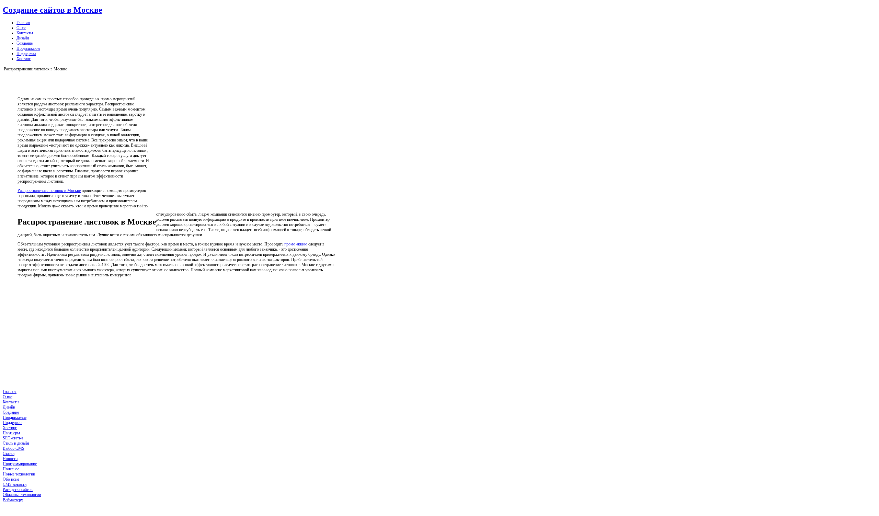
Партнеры (11, 433)
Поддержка (26, 53)
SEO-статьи (13, 438)
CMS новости (14, 484)
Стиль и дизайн (16, 443)
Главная (23, 22)
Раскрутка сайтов (18, 489)
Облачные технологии (22, 494)
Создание (24, 43)
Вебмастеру (13, 499)
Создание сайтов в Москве (52, 9)
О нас (21, 27)
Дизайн (22, 38)
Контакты (24, 33)
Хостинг (23, 58)
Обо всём (11, 479)
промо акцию (295, 244)
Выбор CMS (13, 448)
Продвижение (28, 48)
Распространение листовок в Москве (49, 190)
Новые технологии (19, 474)
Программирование (20, 463)
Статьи (8, 453)
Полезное (11, 469)
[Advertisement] (249, 142)
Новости (10, 458)
